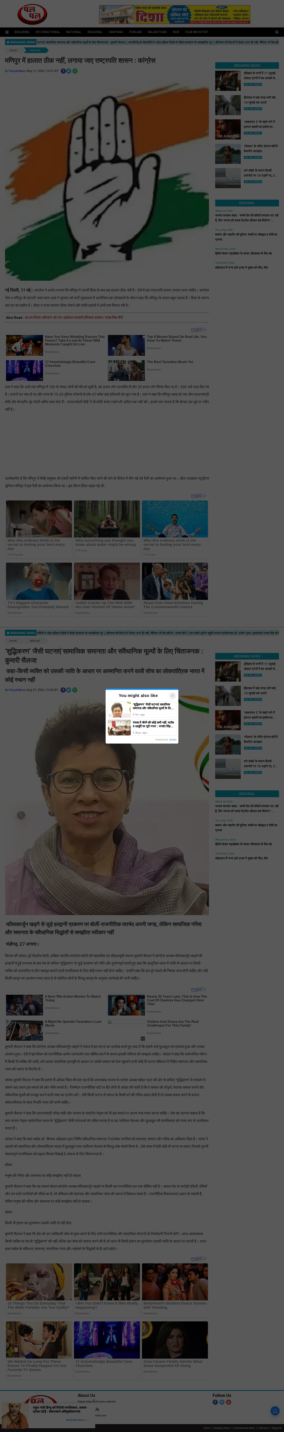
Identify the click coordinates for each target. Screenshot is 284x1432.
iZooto (173, 739)
